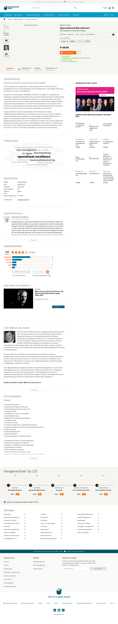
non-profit (44, 526)
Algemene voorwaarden (27, 603)
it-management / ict (10, 538)
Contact (6, 565)
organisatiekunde (46, 532)
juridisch (43, 514)
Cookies (56, 603)
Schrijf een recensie (20, 272)
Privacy (48, 603)
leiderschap (44, 517)
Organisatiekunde (18, 19)
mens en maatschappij (48, 523)
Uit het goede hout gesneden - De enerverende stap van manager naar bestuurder (108, 177)
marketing (44, 520)
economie (7, 526)
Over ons (6, 562)
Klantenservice (9, 558)
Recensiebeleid (8, 583)
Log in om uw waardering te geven (42, 275)
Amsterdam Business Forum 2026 (92, 92)
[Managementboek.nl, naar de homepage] (11, 10)
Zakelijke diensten (39, 562)
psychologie (81, 520)
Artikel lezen (57, 307)
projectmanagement (83, 517)
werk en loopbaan (83, 532)
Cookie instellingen (67, 603)
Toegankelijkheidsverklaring (84, 603)
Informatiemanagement (96, 173)
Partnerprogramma (10, 586)
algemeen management (11, 517)
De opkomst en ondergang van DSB (80, 143)
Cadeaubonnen (38, 569)
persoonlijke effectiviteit (85, 514)
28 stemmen (9, 70)
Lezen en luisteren (10, 576)
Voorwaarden (8, 569)
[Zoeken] (75, 8)
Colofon (40, 603)
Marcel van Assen (65, 25)
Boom (19, 191)
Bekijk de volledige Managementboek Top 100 (22, 502)
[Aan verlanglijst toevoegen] (79, 52)
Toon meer (33, 240)
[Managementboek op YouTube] (59, 610)
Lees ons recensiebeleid (18, 275)
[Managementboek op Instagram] (63, 610)
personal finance (46, 535)
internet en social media (11, 535)
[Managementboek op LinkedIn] (54, 610)
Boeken (9, 19)
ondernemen (45, 529)
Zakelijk (36, 558)
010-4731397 (110, 15)
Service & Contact (101, 603)
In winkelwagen (68, 53)
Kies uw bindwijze (65, 38)
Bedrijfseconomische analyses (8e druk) (95, 143)
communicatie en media (11, 523)
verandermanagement (84, 529)
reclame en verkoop (83, 523)
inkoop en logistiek (10, 532)
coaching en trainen (10, 520)
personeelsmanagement (48, 538)
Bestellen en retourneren (12, 572)
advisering (7, 514)
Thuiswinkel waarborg (11, 603)
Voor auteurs (8, 579)
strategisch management (85, 526)
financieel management (11, 529)
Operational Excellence (31, 19)
